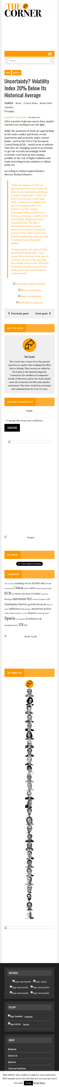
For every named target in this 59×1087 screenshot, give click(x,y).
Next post (41, 313)
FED (29, 599)
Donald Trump (41, 588)
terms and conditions (31, 420)
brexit (18, 103)
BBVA (43, 583)
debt (32, 588)
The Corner (20, 117)
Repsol (32, 613)
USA (25, 625)
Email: (29, 410)
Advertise (12, 1061)
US (21, 624)
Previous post (20, 313)
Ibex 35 (49, 605)
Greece (22, 604)
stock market (20, 619)
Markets (16, 72)
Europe (8, 599)
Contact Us (12, 1055)
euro (38, 593)
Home (8, 72)
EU (32, 593)
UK (40, 618)
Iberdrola (41, 604)
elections (26, 593)
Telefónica (32, 618)
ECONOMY (16, 594)
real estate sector (12, 613)
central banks (31, 103)
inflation (14, 609)
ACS (6, 583)
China (18, 588)
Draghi (49, 588)
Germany (10, 604)
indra (6, 609)
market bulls (46, 103)
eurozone (19, 599)
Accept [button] (28, 1083)
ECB (7, 593)
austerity (11, 583)
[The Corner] (29, 10)
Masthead (12, 1049)
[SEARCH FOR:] (29, 60)
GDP (48, 599)
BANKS (36, 583)
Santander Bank (42, 613)
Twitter (26, 1024)
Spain (9, 618)
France (42, 599)
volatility (9, 107)
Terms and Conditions (17, 1068)
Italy (22, 609)
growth (32, 604)
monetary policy (41, 608)
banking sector (23, 583)
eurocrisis (44, 594)
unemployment (11, 625)
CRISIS (26, 588)
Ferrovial (36, 599)
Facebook (29, 1016)
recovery (24, 613)
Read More (39, 1082)
